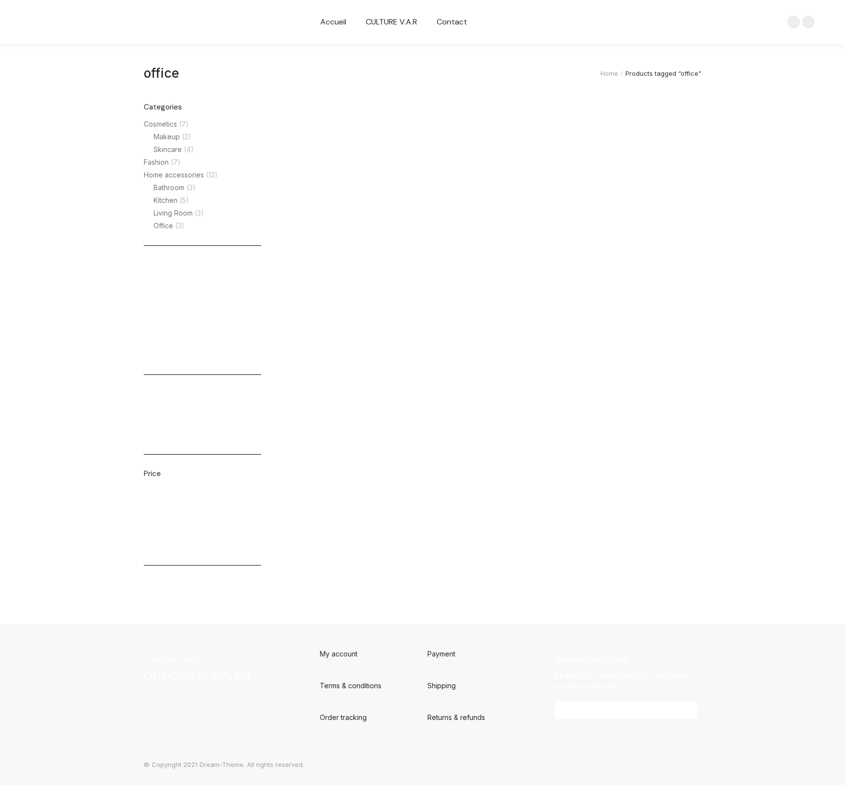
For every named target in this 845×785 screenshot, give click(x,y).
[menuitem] (333, 22)
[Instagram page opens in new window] (808, 22)
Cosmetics (160, 124)
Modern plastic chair (323, 121)
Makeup (167, 136)
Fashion (156, 162)
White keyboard (458, 121)
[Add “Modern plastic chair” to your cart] (405, 98)
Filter (157, 543)
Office (163, 225)
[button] (626, 710)
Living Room (173, 213)
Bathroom (169, 187)
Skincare (168, 149)
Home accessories (174, 175)
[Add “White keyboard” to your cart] (547, 98)
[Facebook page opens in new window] (793, 22)
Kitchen (166, 200)
